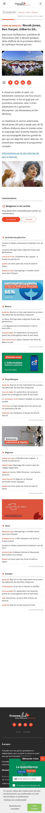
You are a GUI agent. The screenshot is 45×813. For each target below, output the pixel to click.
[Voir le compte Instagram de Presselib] (31, 724)
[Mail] (29, 82)
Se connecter (11, 219)
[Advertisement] (22, 638)
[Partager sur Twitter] (16, 82)
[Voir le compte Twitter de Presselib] (20, 724)
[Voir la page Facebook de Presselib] (14, 724)
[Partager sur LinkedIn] (23, 82)
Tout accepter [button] (34, 807)
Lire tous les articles (36, 347)
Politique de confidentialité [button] (15, 800)
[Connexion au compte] (40, 3)
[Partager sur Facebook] (10, 82)
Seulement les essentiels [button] (15, 807)
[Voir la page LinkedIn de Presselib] (25, 724)
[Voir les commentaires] (4, 82)
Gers (28, 12)
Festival (34, 12)
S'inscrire (28, 219)
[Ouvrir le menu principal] (4, 3)
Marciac (21, 12)
